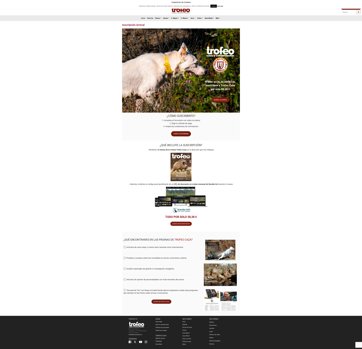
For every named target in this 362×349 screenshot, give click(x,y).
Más (217, 18)
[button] (161, 18)
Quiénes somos (160, 338)
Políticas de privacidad (162, 327)
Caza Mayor (186, 333)
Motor (184, 344)
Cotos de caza (186, 341)
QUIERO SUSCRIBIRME (181, 134)
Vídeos (211, 337)
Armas (165, 18)
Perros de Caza (187, 327)
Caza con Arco (186, 338)
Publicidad (159, 341)
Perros (157, 18)
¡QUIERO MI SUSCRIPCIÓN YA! (181, 224)
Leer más (220, 6)
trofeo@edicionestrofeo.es (135, 334)
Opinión (211, 322)
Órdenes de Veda (214, 334)
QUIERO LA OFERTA (220, 100)
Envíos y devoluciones (162, 324)
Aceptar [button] (214, 6)
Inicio (143, 18)
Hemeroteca (213, 325)
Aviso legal (159, 321)
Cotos (199, 18)
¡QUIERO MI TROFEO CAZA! (161, 301)
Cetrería (211, 328)
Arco (192, 18)
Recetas (211, 344)
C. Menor (184, 18)
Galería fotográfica (214, 341)
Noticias (150, 18)
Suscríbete (209, 18)
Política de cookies (161, 330)
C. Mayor (174, 18)
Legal (211, 331)
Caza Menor (186, 336)
